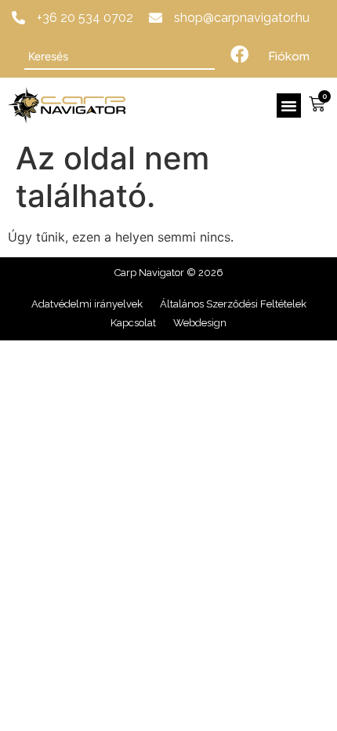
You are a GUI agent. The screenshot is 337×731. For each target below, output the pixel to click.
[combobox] (119, 56)
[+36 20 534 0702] (18, 17)
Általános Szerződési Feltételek (233, 304)
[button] (289, 105)
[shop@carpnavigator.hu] (155, 17)
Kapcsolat (133, 323)
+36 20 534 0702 (85, 17)
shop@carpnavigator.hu (242, 17)
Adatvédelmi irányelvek (87, 304)
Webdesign (199, 323)
